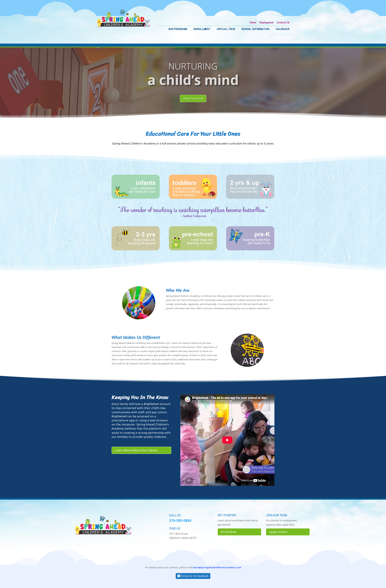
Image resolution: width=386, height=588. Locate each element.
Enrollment (202, 29)
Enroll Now (228, 532)
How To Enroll (193, 98)
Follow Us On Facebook (195, 576)
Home (253, 23)
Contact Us (283, 23)
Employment (266, 23)
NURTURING (193, 66)
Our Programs (177, 29)
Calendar (283, 29)
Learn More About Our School (136, 450)
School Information (255, 29)
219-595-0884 (180, 520)
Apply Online (278, 532)
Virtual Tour (226, 29)
